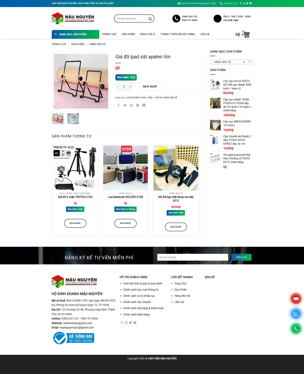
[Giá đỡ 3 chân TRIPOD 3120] (75, 168)
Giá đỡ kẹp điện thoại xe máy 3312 (176, 198)
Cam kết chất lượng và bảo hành (142, 283)
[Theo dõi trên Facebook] (240, 3)
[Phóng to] (56, 106)
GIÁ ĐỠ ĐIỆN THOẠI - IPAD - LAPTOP (144, 97)
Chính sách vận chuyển (137, 302)
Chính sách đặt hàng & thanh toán (143, 308)
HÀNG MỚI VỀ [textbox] (229, 62)
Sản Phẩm (128, 34)
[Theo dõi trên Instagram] (244, 3)
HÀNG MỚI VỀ (97, 44)
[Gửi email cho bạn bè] (131, 105)
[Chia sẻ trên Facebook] (119, 105)
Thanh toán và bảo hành (177, 34)
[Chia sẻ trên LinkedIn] (144, 105)
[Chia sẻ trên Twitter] (125, 105)
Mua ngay (150, 86)
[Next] (103, 81)
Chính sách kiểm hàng (136, 314)
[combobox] (231, 61)
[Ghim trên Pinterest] (138, 105)
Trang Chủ (109, 34)
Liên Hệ (205, 34)
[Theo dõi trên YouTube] (250, 3)
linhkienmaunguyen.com (77, 323)
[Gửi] (152, 18)
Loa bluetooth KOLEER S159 (125, 197)
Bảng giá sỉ (147, 34)
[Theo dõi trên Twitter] (247, 3)
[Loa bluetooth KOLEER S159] (125, 168)
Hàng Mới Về (182, 296)
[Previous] (59, 81)
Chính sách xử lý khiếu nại (139, 296)
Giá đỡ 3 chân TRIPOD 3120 (75, 197)
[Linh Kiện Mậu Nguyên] (73, 18)
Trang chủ (59, 44)
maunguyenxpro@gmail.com (76, 327)
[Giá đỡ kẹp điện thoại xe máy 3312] (175, 168)
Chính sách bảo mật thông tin (141, 289)
